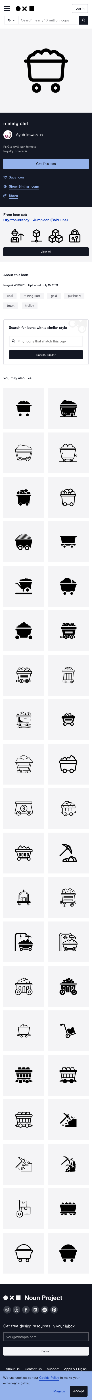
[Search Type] (11, 20)
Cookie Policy (49, 1378)
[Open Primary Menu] (7, 9)
